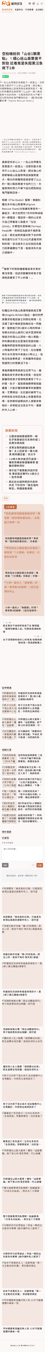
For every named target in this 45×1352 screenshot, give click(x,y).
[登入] (37, 3)
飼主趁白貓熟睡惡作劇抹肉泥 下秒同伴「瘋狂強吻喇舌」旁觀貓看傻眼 (23, 485)
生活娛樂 (40, 9)
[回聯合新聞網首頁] (6, 3)
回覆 (40, 865)
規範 (5, 865)
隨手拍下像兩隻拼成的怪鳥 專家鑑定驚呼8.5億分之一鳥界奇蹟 (24, 474)
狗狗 (6, 498)
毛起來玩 (19, 9)
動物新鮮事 (7, 9)
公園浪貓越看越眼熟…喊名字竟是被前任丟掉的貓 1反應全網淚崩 (24, 439)
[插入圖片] (33, 865)
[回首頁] (12, 3)
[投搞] (33, 3)
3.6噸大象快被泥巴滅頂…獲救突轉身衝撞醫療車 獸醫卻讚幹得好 (24, 462)
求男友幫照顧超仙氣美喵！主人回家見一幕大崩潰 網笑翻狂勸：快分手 (23, 451)
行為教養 (29, 9)
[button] (29, 3)
